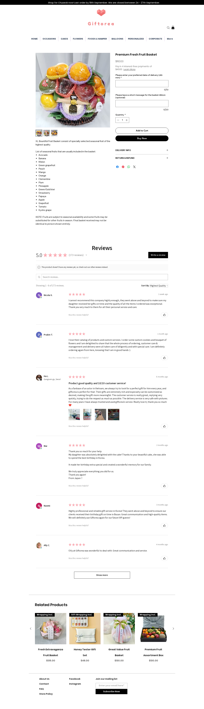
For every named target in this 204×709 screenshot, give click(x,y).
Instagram (75, 683)
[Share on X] (134, 167)
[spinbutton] (122, 120)
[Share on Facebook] (117, 167)
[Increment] (127, 120)
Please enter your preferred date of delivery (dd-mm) (139, 76)
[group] (102, 642)
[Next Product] (173, 628)
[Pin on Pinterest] (123, 167)
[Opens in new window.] (41, 297)
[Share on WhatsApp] (129, 167)
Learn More (129, 69)
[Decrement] (118, 120)
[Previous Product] (30, 628)
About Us (44, 678)
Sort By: (145, 285)
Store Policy (46, 693)
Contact (44, 683)
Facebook (74, 678)
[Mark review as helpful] (164, 314)
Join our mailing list (106, 678)
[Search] (168, 28)
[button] (172, 27)
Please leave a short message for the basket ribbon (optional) (140, 96)
